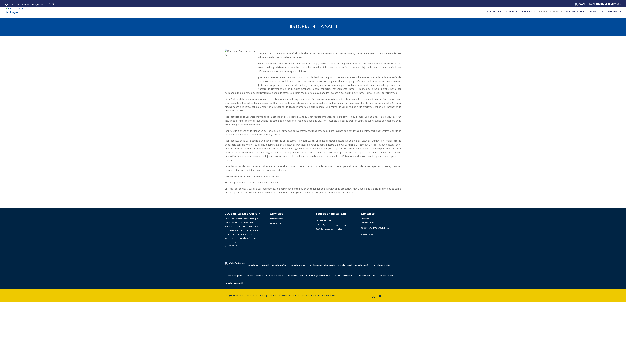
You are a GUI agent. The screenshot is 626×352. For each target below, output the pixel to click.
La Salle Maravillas (274, 275)
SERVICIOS (526, 11)
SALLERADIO (614, 11)
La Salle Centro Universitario (322, 265)
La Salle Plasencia (295, 275)
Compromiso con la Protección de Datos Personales (292, 295)
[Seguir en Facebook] (367, 296)
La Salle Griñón (362, 265)
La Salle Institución (381, 265)
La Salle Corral (345, 265)
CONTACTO (594, 11)
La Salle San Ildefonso (344, 275)
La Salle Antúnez (280, 265)
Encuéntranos (367, 234)
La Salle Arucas (298, 265)
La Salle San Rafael (366, 275)
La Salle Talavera (386, 275)
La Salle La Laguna (233, 275)
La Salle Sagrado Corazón (318, 275)
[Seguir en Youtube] (380, 296)
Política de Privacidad (255, 295)
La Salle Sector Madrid (258, 265)
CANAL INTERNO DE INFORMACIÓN (605, 4)
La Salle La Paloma (254, 275)
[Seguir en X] (373, 296)
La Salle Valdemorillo (234, 283)
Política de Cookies (327, 295)
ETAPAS (510, 11)
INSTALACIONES (575, 11)
